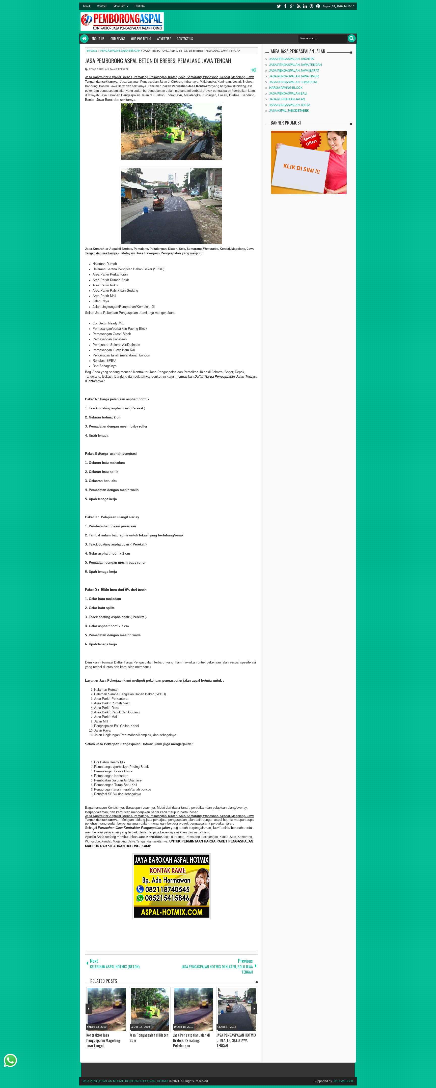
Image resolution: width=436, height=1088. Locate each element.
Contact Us (185, 38)
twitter (279, 6)
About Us (98, 38)
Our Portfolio (141, 38)
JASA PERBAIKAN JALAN (287, 99)
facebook (285, 6)
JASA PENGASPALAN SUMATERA (293, 82)
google (292, 6)
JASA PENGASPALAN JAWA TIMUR (294, 76)
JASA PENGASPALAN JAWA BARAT (294, 70)
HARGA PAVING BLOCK (286, 87)
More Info (119, 6)
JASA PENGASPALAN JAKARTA (291, 59)
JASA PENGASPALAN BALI (288, 93)
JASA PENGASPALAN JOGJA (289, 105)
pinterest (318, 6)
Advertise (164, 38)
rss (298, 6)
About (86, 6)
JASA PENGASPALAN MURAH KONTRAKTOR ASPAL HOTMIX (125, 1081)
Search (352, 38)
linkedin (305, 6)
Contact (101, 6)
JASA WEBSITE (343, 1081)
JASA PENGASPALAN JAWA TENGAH (295, 65)
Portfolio (140, 6)
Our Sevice (118, 38)
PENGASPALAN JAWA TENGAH (109, 69)
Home (84, 38)
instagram (311, 6)
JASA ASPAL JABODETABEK (289, 110)
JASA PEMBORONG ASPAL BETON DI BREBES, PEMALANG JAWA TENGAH (158, 60)
